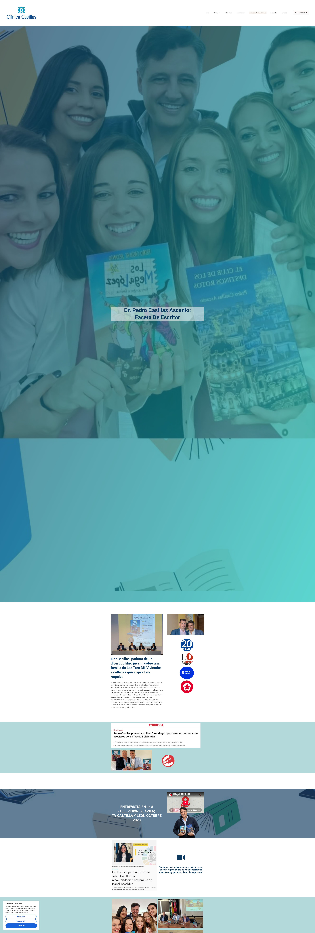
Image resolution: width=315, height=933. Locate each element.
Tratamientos (228, 13)
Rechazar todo (21, 921)
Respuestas (274, 13)
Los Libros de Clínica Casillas (258, 13)
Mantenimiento (241, 13)
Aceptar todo (21, 925)
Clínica (215, 13)
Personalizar (21, 917)
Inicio (207, 13)
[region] (21, 915)
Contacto (284, 13)
